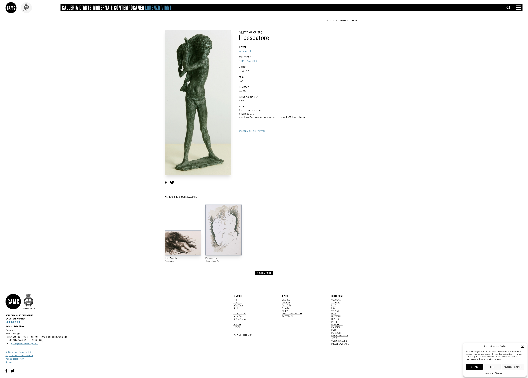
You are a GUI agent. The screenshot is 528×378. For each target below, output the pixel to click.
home (326, 20)
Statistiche (10, 362)
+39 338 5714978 (37, 336)
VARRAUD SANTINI (339, 341)
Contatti (237, 302)
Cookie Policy (489, 373)
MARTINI (334, 322)
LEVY (333, 313)
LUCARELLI (336, 316)
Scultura (286, 305)
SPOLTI (334, 338)
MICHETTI (335, 327)
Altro (285, 311)
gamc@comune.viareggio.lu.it (24, 343)
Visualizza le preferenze (513, 367)
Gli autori (238, 316)
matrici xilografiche (292, 313)
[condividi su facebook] (167, 182)
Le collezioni (239, 313)
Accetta (474, 367)
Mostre (237, 324)
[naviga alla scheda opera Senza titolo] (183, 243)
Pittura (286, 302)
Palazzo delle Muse (243, 335)
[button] (522, 346)
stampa (286, 308)
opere (332, 20)
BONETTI (335, 308)
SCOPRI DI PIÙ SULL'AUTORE (252, 131)
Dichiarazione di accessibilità (18, 352)
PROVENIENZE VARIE (340, 344)
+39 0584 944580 (17, 340)
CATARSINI (335, 311)
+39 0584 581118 (17, 336)
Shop (235, 308)
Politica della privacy (15, 358)
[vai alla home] (13, 301)
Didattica (238, 305)
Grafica (286, 300)
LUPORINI (335, 319)
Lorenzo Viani (239, 319)
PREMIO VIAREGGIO (248, 61)
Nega (492, 367)
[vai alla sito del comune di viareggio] (28, 301)
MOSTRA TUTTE (264, 273)
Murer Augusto (245, 51)
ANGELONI (335, 302)
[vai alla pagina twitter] (13, 371)
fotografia (287, 316)
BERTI (333, 305)
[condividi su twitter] (173, 182)
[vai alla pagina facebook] (8, 371)
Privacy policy (499, 373)
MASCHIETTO (337, 324)
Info (235, 300)
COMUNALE (336, 300)
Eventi (236, 327)
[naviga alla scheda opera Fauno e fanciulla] (223, 230)
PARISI (334, 330)
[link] (13, 7)
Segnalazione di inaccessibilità (19, 355)
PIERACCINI (336, 333)
